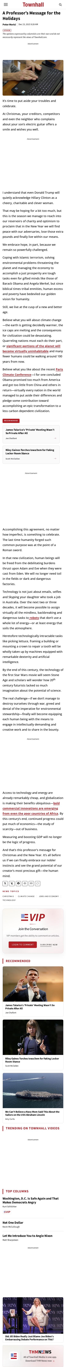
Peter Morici (9, 24)
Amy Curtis (10, 1119)
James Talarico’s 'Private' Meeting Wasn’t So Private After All (30, 1007)
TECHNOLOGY (9, 900)
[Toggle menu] (6, 4)
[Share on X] (5, 883)
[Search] (60, 4)
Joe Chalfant (10, 1012)
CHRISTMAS (8, 896)
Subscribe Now (49, 944)
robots (34, 618)
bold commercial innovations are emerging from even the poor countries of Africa (31, 808)
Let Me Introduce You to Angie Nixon (27, 1236)
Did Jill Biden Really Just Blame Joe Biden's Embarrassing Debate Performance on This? (29, 1338)
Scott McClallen (11, 1065)
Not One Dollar (13, 1222)
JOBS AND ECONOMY (49, 896)
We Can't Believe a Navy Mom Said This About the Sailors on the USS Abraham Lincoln (32, 1113)
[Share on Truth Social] (12, 883)
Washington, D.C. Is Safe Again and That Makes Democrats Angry (31, 1200)
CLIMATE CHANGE (26, 896)
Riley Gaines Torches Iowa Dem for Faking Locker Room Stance (32, 1060)
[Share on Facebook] (18, 883)
